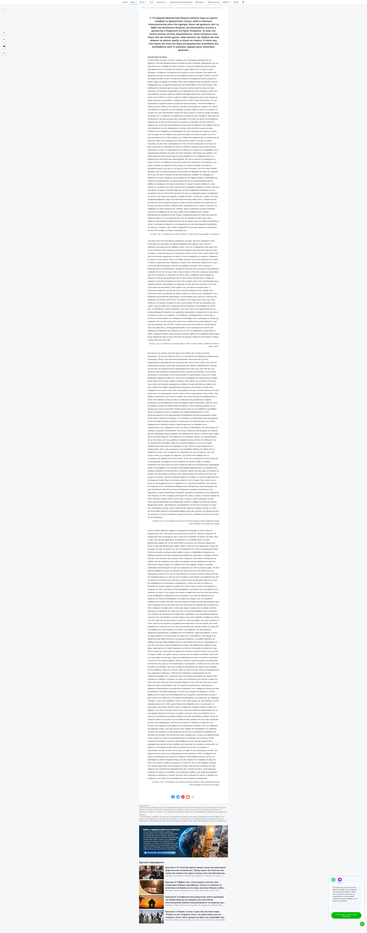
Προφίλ (236, 2)
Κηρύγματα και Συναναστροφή (181, 2)
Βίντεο (142, 2)
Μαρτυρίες (199, 2)
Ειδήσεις (226, 2)
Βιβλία (132, 2)
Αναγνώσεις (160, 2)
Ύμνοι (151, 2)
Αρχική (125, 2)
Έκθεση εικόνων (214, 2)
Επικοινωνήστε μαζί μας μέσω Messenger (346, 915)
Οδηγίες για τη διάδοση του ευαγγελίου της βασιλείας (157, 8)
